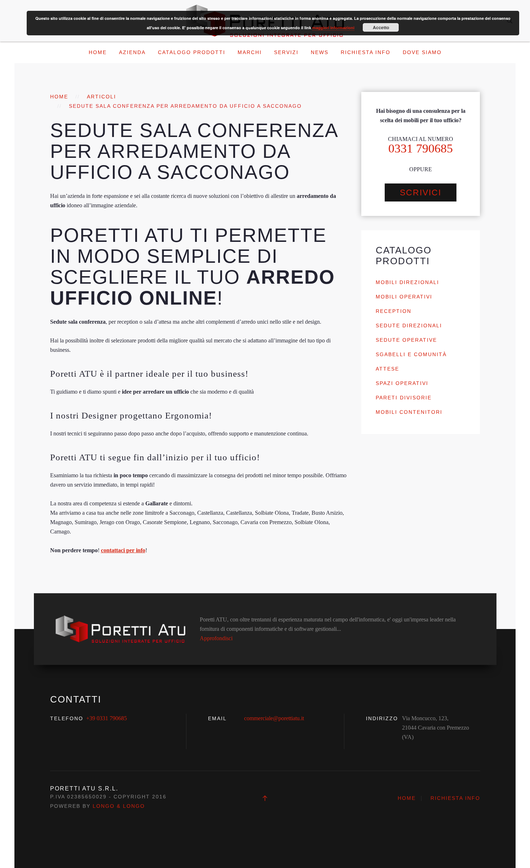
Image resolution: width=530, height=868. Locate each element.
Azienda (132, 52)
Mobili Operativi (404, 297)
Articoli (101, 96)
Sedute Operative (406, 340)
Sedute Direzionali (409, 325)
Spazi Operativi (402, 383)
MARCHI (250, 52)
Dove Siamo (422, 52)
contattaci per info (123, 550)
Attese (387, 369)
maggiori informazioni (333, 27)
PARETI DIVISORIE (404, 397)
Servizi (286, 52)
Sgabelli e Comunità (411, 354)
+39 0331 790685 (106, 718)
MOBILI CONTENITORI (409, 412)
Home (98, 52)
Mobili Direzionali (407, 282)
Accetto (381, 27)
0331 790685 (420, 148)
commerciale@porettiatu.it (274, 718)
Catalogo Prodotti (191, 52)
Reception (393, 311)
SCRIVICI (420, 192)
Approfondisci (216, 638)
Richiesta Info (365, 52)
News (319, 52)
